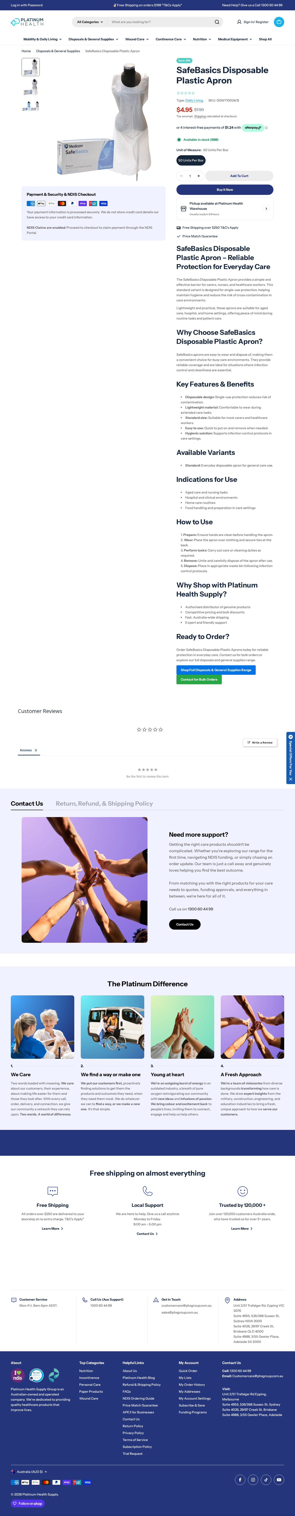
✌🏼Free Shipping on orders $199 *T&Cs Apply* (147, 5)
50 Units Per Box (191, 160)
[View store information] (266, 208)
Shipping (200, 116)
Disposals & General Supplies (58, 51)
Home (26, 51)
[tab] (27, 804)
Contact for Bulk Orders (199, 679)
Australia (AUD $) (30, 1472)
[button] (290, 758)
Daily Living (194, 100)
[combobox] (147, 22)
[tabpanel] (147, 880)
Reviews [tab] (26, 750)
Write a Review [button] (262, 742)
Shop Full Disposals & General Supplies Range (216, 670)
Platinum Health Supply (40, 1494)
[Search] (217, 22)
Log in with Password (27, 5)
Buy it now (225, 190)
